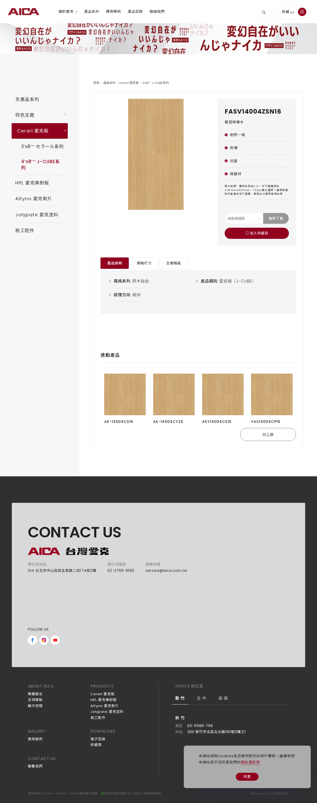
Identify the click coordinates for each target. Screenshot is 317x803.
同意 (247, 776)
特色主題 (24, 115)
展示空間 (35, 705)
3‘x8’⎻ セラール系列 (42, 146)
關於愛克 (66, 11)
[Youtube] (55, 640)
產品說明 (114, 263)
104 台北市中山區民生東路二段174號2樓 (62, 570)
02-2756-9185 (120, 570)
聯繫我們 (35, 766)
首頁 (96, 83)
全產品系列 (27, 99)
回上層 (268, 434)
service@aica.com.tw (166, 570)
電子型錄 (98, 739)
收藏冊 (96, 744)
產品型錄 (135, 11)
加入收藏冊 (259, 233)
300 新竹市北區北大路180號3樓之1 (216, 731)
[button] (263, 11)
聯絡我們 (157, 11)
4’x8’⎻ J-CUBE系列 (155, 83)
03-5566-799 (200, 725)
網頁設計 (283, 793)
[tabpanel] (158, 38)
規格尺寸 (144, 263)
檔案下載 (275, 218)
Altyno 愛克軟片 (33, 199)
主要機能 (173, 263)
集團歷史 (35, 693)
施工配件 (24, 230)
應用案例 (113, 11)
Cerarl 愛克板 (129, 83)
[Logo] (23, 11)
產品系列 (91, 11)
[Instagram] (44, 640)
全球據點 (35, 699)
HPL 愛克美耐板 (32, 183)
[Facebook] (32, 640)
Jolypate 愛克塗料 (36, 215)
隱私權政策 (250, 762)
